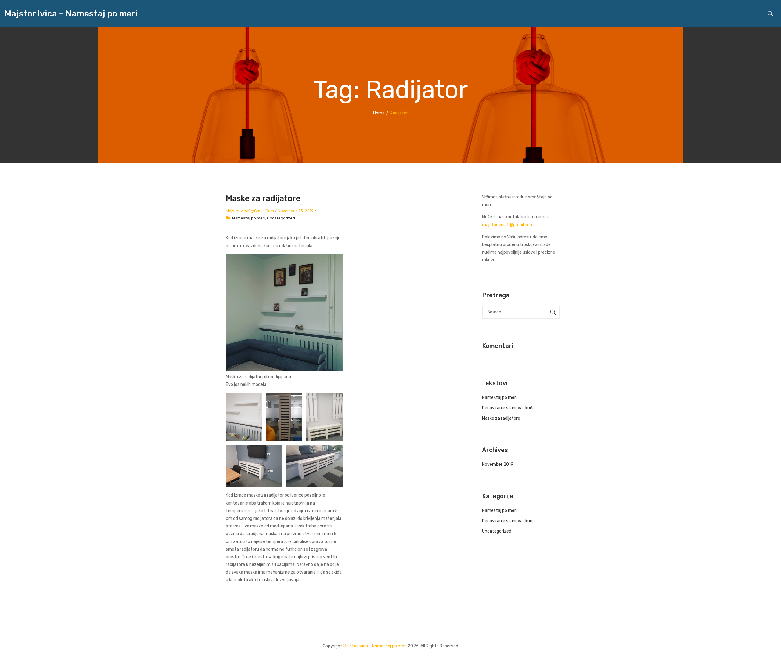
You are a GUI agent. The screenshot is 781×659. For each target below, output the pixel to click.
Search (553, 312)
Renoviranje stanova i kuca (508, 520)
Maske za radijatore (263, 198)
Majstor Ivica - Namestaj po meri (375, 646)
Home (379, 113)
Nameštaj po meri (499, 397)
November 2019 (497, 464)
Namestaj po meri (248, 218)
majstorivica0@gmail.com (250, 210)
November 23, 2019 (296, 210)
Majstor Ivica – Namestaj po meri (71, 14)
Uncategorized (281, 218)
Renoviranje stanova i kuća (508, 408)
